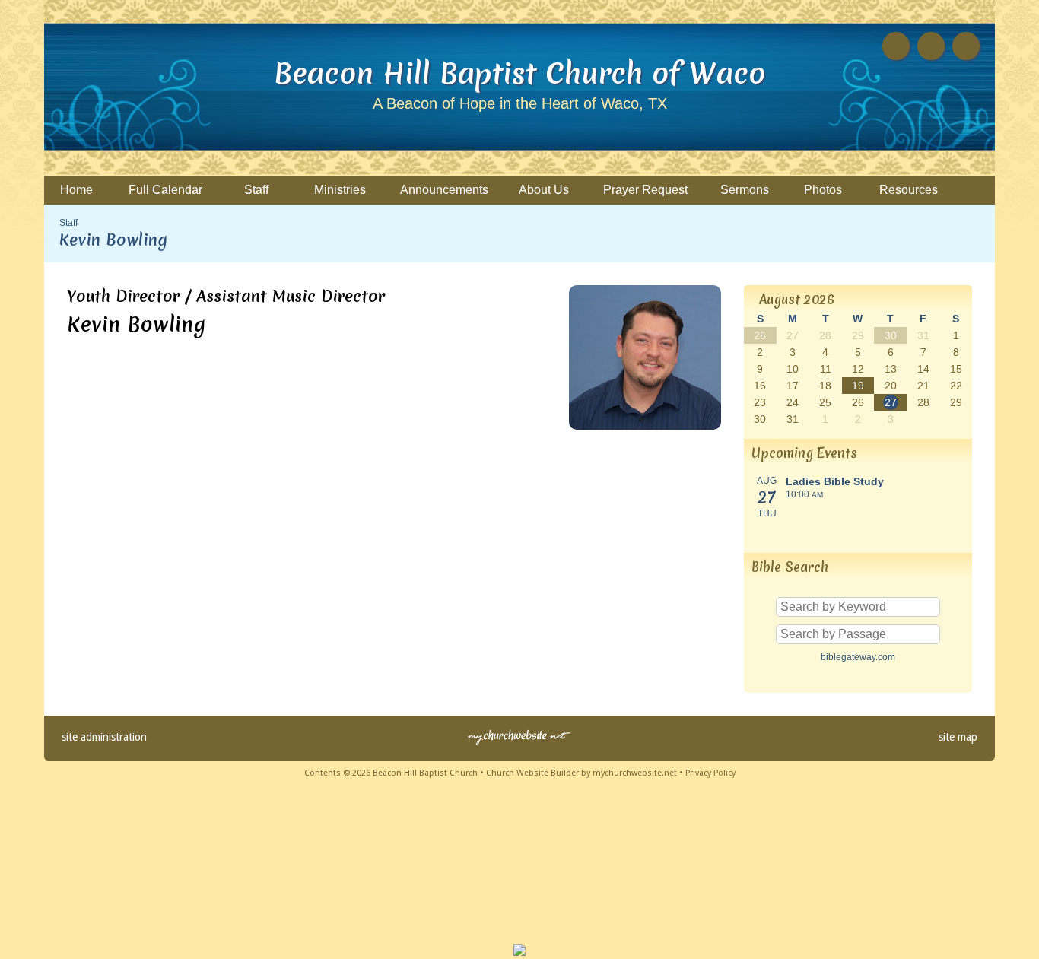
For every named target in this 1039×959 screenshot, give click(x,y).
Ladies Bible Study (835, 481)
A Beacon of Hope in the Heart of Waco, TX (520, 103)
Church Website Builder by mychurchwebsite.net (581, 773)
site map (958, 737)
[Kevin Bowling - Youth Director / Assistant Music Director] (645, 425)
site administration (104, 737)
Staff (68, 223)
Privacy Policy (710, 773)
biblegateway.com (858, 657)
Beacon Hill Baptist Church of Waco (519, 73)
